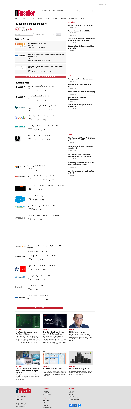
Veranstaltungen (47, 394)
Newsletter (71, 391)
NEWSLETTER (60, 11)
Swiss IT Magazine (47, 407)
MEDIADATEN (44, 11)
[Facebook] (71, 406)
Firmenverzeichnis (73, 398)
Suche (76, 13)
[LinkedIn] (75, 406)
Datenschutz (46, 403)
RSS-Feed (71, 392)
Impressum (45, 405)
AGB (44, 402)
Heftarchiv (71, 396)
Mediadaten (45, 391)
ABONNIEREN (52, 11)
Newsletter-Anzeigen (48, 392)
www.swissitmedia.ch (21, 406)
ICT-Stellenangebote (74, 399)
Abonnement (46, 400)
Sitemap (71, 394)
